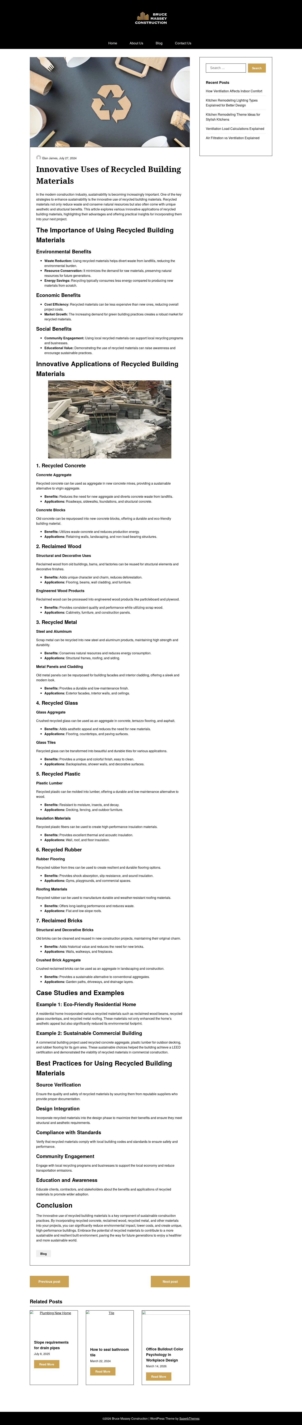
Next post (170, 1281)
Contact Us (183, 43)
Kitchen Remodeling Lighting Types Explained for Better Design (232, 102)
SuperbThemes (189, 1418)
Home (112, 43)
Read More (46, 1364)
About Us (136, 43)
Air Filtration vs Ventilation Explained (232, 137)
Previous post (49, 1281)
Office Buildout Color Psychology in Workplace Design (164, 1354)
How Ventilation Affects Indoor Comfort (234, 91)
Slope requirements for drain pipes (51, 1345)
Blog (159, 43)
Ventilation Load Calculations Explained (235, 128)
